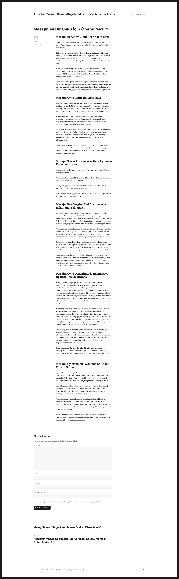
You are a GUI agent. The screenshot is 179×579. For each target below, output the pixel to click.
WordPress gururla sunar (87, 570)
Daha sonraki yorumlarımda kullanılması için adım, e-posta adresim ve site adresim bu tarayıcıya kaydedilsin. (68, 502)
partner (36, 41)
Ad (35, 474)
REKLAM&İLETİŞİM (138, 14)
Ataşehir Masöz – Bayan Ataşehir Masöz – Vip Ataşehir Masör (74, 14)
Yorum (37, 445)
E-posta (37, 483)
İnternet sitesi (39, 492)
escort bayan (37, 570)
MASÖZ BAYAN (38, 47)
